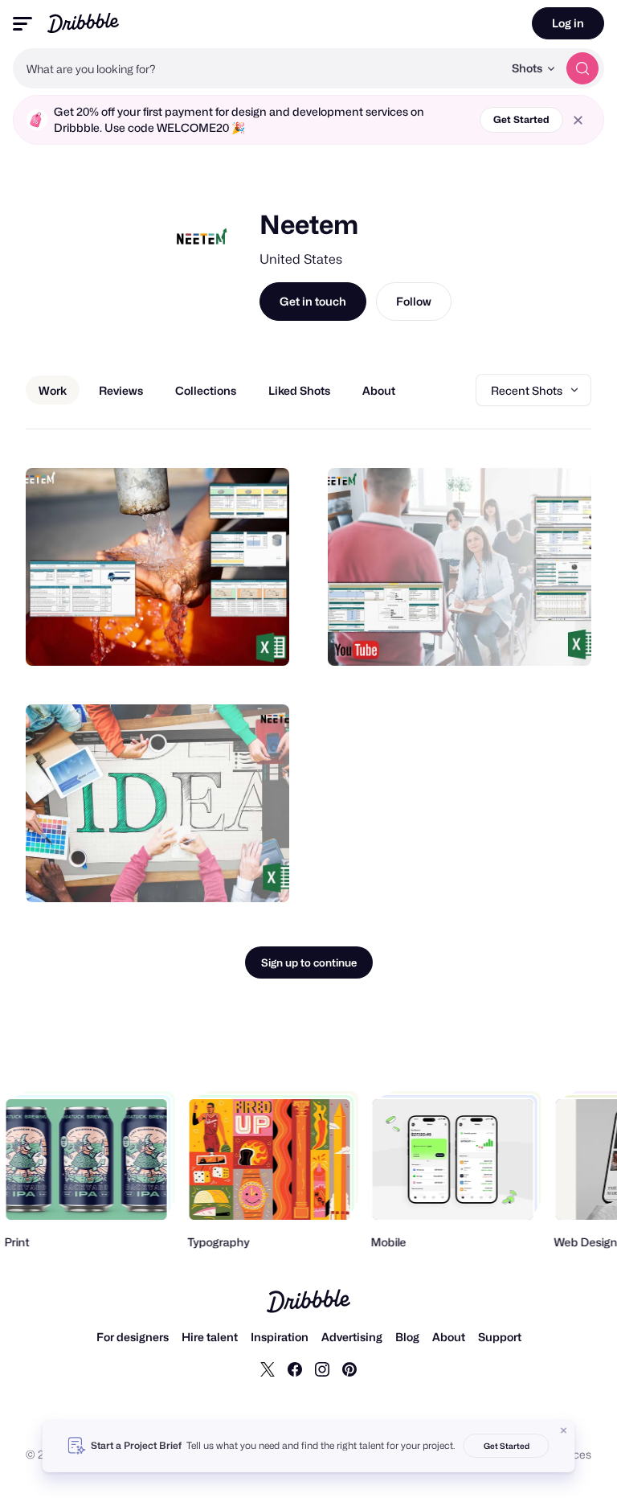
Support (499, 1337)
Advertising (351, 1337)
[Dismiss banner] (564, 1430)
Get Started (521, 119)
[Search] (582, 68)
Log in (568, 23)
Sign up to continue (309, 962)
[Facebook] (295, 1368)
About (448, 1337)
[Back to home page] (83, 23)
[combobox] (258, 68)
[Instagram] (322, 1368)
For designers (132, 1337)
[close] (578, 120)
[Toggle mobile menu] (22, 23)
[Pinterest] (349, 1368)
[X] (267, 1368)
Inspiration (279, 1337)
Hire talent (210, 1337)
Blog (407, 1337)
